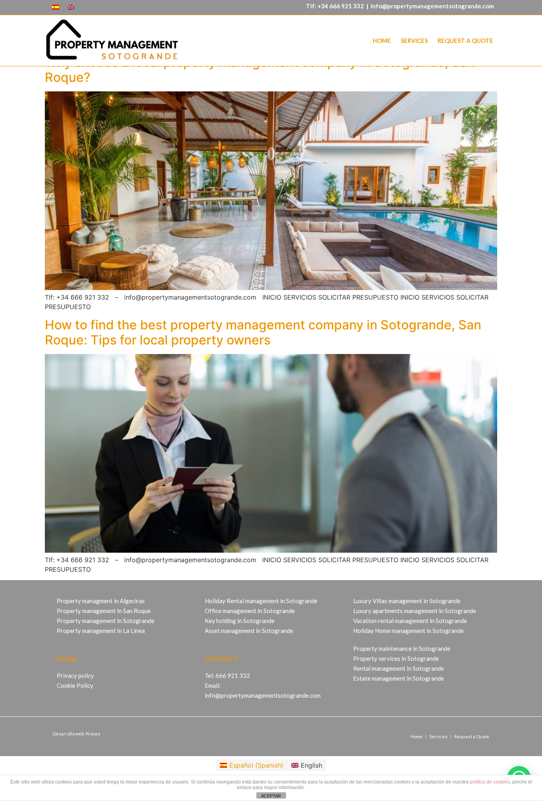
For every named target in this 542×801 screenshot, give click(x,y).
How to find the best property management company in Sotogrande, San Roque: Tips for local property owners (263, 332)
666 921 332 (346, 6)
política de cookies (490, 782)
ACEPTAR (271, 795)
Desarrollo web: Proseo (76, 733)
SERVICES (414, 40)
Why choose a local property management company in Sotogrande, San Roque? (260, 69)
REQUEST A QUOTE (465, 40)
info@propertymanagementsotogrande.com (432, 6)
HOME (382, 40)
